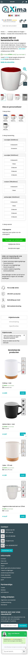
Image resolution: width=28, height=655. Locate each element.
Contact (3, 559)
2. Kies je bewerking (8, 135)
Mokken (3, 34)
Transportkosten (6, 577)
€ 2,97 (4, 434)
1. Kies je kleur (6, 111)
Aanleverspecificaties (7, 573)
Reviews (9, 20)
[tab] (14, 317)
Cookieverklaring (6, 602)
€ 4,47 (4, 516)
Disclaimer (4, 605)
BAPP (2, 580)
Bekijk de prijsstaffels (7, 62)
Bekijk (22, 393)
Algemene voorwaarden (8, 600)
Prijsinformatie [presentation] (14, 317)
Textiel (3, 587)
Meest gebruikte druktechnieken (11, 568)
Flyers (2, 566)
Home (2, 32)
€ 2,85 (4, 393)
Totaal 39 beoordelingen (9, 21)
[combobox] (11, 26)
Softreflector (5, 592)
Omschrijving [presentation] (14, 322)
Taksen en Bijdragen (7, 570)
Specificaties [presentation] (14, 326)
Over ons (3, 561)
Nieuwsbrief (4, 563)
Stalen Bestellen (6, 575)
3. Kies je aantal (7, 224)
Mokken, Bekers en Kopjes (16, 32)
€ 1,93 (4, 475)
